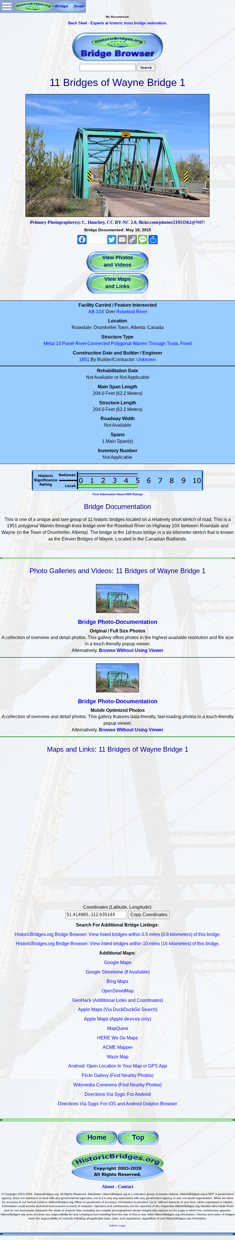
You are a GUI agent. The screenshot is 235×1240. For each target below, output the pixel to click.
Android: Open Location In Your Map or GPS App (117, 1065)
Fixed (186, 343)
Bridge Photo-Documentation (117, 622)
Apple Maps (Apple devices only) (117, 1018)
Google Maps (117, 962)
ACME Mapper (118, 1047)
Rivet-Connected (92, 343)
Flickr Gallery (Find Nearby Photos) (117, 1075)
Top (138, 1137)
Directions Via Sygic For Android (118, 1094)
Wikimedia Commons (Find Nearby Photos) (117, 1084)
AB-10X (96, 311)
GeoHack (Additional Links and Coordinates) (117, 1000)
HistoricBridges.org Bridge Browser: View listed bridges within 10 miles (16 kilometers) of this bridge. (118, 943)
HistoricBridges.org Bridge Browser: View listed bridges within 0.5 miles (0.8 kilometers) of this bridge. (118, 934)
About (108, 1186)
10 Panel (65, 343)
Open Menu (7, 6)
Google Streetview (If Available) (118, 971)
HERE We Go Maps (117, 1037)
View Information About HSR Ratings (117, 494)
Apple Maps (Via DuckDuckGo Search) (117, 1009)
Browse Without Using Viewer (131, 650)
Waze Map (117, 1056)
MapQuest (117, 1028)
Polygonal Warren (129, 343)
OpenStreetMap (117, 990)
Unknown (146, 359)
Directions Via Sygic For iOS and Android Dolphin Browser (117, 1103)
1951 (84, 359)
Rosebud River (131, 311)
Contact (125, 1186)
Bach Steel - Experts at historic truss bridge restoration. (117, 23)
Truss (172, 343)
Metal (49, 343)
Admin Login (117, 1225)
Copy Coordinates (148, 914)
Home (96, 1137)
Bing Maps (117, 981)
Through (157, 343)
